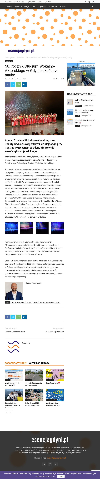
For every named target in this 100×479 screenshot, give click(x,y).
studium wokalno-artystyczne (49, 302)
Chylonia (28, 380)
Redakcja (12, 79)
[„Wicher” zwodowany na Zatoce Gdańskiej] (70, 112)
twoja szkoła (29, 6)
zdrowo (62, 6)
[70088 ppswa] (34, 113)
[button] (92, 6)
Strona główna (10, 58)
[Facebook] (85, 1)
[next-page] (10, 412)
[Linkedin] (24, 84)
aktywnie (41, 6)
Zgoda (61, 476)
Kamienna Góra (51, 400)
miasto (9, 6)
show (35, 302)
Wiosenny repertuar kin (54, 332)
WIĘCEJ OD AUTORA (39, 363)
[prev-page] (6, 412)
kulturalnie (52, 6)
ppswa (29, 302)
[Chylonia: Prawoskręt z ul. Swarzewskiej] (34, 375)
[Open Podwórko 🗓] (55, 375)
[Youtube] (93, 1)
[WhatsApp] (18, 84)
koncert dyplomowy (18, 302)
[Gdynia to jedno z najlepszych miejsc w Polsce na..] (14, 395)
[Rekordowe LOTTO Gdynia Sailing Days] (34, 395)
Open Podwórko (52, 383)
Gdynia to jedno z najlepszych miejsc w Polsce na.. (12, 405)
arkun (40, 2)
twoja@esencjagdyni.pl (56, 458)
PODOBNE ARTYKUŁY (15, 363)
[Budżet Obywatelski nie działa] (70, 102)
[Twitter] (12, 84)
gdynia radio (32, 2)
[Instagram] (89, 1)
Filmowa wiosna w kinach (15, 332)
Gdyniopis (78, 105)
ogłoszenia (48, 2)
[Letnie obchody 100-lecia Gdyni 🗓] (14, 375)
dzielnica (18, 6)
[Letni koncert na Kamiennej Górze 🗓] (55, 395)
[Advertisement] (50, 27)
